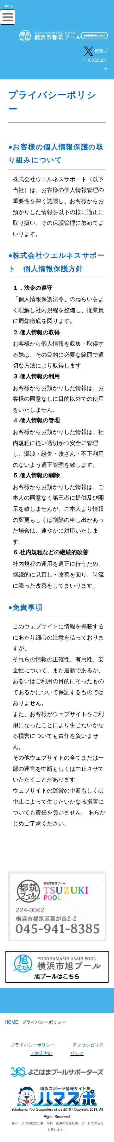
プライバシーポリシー (32, 1044)
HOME (11, 1022)
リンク (77, 1053)
